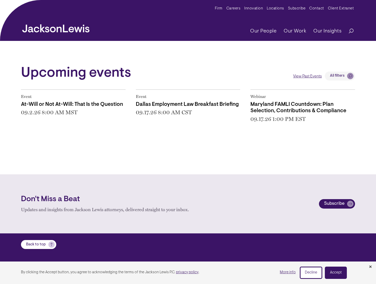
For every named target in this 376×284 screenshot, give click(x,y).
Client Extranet (341, 8)
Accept (336, 273)
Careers (233, 8)
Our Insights (327, 31)
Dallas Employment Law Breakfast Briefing (187, 104)
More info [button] (288, 272)
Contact (316, 8)
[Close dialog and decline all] (370, 267)
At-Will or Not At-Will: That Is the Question (72, 104)
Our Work (295, 31)
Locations (275, 8)
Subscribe (297, 8)
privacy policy (187, 272)
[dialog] (188, 273)
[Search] (349, 31)
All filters (337, 76)
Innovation (253, 8)
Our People (263, 31)
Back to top (36, 244)
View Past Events (307, 76)
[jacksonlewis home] (56, 27)
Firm (219, 8)
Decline (311, 273)
